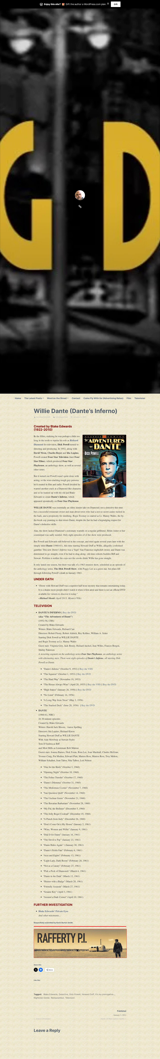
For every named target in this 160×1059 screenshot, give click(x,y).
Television (139, 398)
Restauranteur (57, 998)
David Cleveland (43, 1019)
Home (18, 398)
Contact (76, 398)
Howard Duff (88, 994)
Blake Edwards (51, 994)
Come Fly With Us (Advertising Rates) (103, 398)
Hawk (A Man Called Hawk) (112, 1019)
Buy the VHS (86, 668)
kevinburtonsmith (43, 417)
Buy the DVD (69, 612)
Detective (63, 994)
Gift (116, 4)
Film (129, 398)
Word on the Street (57, 398)
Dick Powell (74, 994)
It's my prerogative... (105, 994)
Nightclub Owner (42, 998)
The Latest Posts (33, 398)
